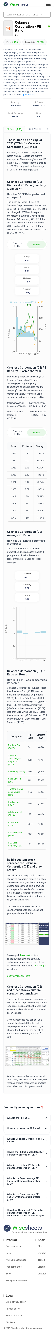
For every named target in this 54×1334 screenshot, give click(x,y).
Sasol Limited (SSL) (14, 780)
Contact (42, 1273)
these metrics (26, 955)
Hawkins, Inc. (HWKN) (14, 803)
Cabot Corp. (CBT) (16, 771)
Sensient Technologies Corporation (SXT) (14, 760)
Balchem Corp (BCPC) (14, 746)
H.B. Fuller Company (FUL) (15, 844)
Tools (9, 1273)
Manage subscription (16, 1280)
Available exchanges (16, 1260)
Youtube (42, 1253)
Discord (42, 1266)
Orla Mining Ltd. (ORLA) (15, 813)
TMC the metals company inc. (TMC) (15, 792)
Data (8, 1253)
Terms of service (14, 1315)
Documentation (13, 1246)
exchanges (40, 965)
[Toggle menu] (48, 4)
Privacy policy (13, 1308)
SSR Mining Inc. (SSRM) (15, 834)
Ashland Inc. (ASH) (13, 824)
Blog (40, 1246)
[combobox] (27, 15)
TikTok (41, 1260)
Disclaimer (11, 1322)
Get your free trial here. (19, 976)
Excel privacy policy (16, 1302)
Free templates (14, 1266)
